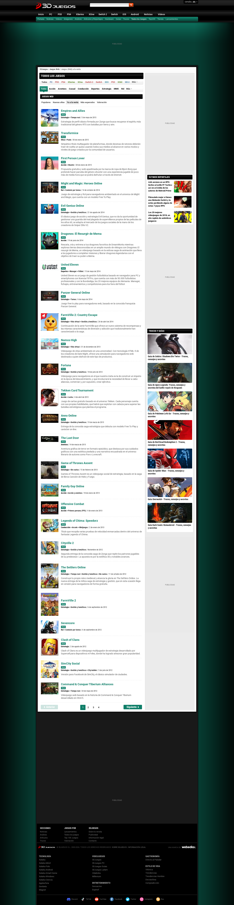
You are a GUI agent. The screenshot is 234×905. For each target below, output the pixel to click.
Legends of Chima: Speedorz (79, 520)
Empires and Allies (73, 110)
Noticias (148, 14)
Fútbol (80, 271)
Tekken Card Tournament (77, 390)
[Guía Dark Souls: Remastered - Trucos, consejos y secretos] (170, 512)
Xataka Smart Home (48, 873)
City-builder (92, 670)
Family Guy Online (72, 486)
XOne (91, 14)
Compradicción (152, 883)
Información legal (96, 838)
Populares (46, 102)
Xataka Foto (44, 866)
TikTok (88, 899)
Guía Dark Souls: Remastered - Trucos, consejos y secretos (169, 526)
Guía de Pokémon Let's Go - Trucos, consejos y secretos (168, 415)
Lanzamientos (172, 19)
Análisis (78, 19)
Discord (74, 899)
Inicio (41, 14)
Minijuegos (83, 527)
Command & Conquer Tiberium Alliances (87, 684)
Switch (114, 14)
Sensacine (97, 886)
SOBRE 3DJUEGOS (119, 847)
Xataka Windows (46, 876)
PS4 (69, 14)
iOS (124, 14)
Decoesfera (150, 879)
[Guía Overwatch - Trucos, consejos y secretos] (170, 487)
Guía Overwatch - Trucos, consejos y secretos (168, 499)
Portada (40, 19)
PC (50, 14)
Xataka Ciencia (46, 880)
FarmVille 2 (68, 600)
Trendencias (151, 873)
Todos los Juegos (138, 19)
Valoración (102, 102)
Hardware (109, 19)
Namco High (69, 340)
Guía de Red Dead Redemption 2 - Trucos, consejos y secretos (166, 443)
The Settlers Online (73, 567)
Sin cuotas (75, 470)
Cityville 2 (67, 543)
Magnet (42, 890)
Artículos (44, 838)
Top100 (152, 19)
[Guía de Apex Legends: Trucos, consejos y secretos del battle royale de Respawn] (170, 372)
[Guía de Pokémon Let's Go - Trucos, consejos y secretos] (170, 401)
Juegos (46, 846)
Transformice (69, 133)
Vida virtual (75, 322)
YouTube (102, 899)
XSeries (80, 14)
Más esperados (88, 102)
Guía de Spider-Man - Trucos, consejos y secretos (166, 472)
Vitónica (149, 869)
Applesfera (44, 883)
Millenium (96, 876)
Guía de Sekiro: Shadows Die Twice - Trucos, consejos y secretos (168, 358)
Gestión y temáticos (78, 212)
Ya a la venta (72, 102)
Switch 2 (103, 14)
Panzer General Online (75, 292)
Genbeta (43, 886)
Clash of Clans (70, 639)
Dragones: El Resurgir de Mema (81, 233)
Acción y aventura (75, 493)
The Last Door (70, 438)
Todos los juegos (71, 835)
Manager (73, 271)
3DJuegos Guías (99, 866)
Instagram (149, 899)
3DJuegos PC (98, 863)
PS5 (60, 14)
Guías (118, 19)
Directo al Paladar (153, 859)
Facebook (118, 899)
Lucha (70, 397)
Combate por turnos (73, 190)
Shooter (71, 165)
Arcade (75, 527)
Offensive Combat (72, 504)
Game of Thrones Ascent (76, 463)
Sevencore (68, 623)
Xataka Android (46, 870)
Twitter (133, 899)
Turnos (73, 299)
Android (135, 14)
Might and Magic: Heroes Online (81, 183)
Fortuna (66, 365)
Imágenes (68, 19)
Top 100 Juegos (71, 838)
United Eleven (70, 264)
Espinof (95, 889)
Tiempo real (75, 117)
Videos (161, 14)
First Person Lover (73, 158)
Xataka (42, 859)
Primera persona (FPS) (77, 511)
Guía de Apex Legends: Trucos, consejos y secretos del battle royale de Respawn (166, 386)
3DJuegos (44, 69)
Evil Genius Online (72, 205)
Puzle (69, 140)
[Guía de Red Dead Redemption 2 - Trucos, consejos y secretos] (170, 430)
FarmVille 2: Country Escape (79, 315)
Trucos (126, 19)
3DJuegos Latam (100, 870)
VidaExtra (96, 873)
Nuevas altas (59, 102)
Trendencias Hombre (154, 876)
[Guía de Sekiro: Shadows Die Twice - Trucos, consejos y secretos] (170, 344)
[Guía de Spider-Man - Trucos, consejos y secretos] (170, 458)
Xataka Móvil (45, 863)
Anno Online (69, 415)
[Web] (161, 19)
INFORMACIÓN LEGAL (137, 847)
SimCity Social (70, 663)
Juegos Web (54, 69)
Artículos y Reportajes (93, 19)
